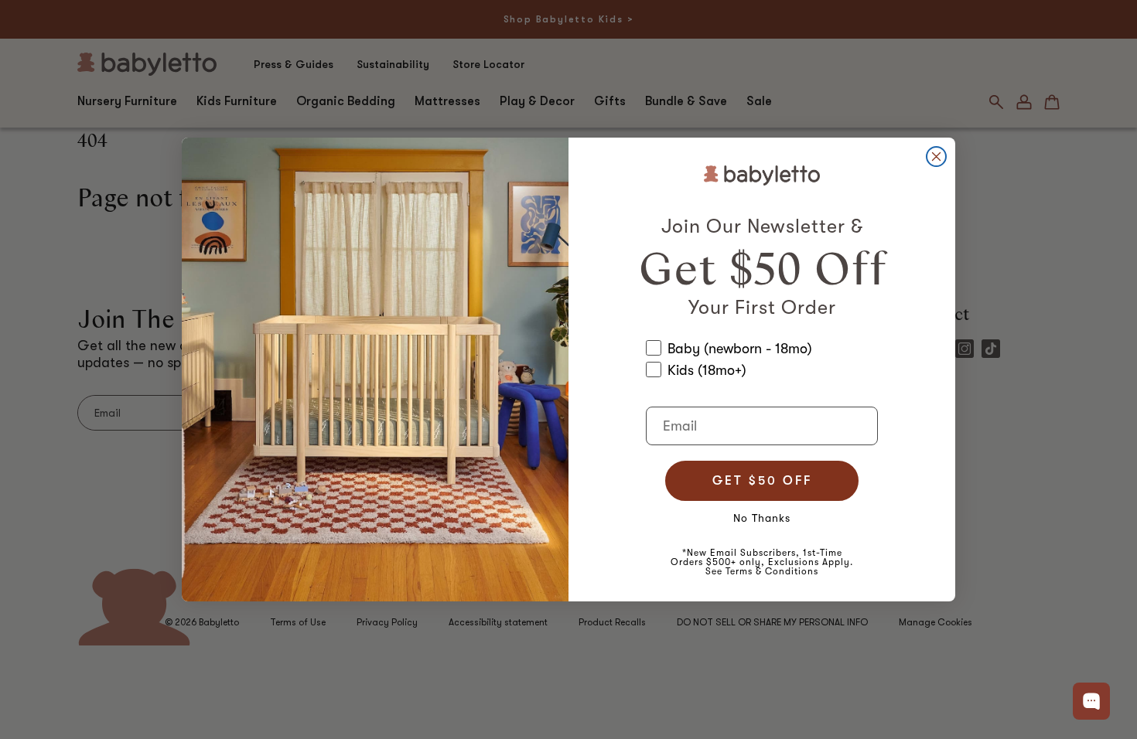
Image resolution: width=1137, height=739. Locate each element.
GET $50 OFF (762, 481)
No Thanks (761, 518)
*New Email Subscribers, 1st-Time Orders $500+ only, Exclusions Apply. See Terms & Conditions (762, 562)
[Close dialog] (936, 156)
